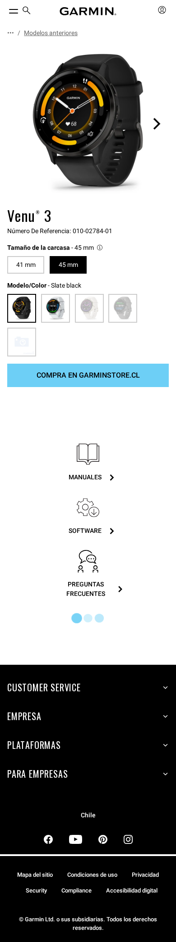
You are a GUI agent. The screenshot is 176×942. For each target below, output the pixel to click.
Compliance (76, 890)
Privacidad (145, 874)
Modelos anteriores (51, 33)
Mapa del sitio (35, 874)
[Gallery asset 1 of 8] (88, 123)
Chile (88, 815)
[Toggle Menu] (5, 9)
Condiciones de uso (92, 874)
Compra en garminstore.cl (88, 375)
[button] (55, 247)
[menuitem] (26, 11)
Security (36, 890)
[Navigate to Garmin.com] (88, 11)
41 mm (26, 264)
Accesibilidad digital (131, 890)
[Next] (156, 124)
